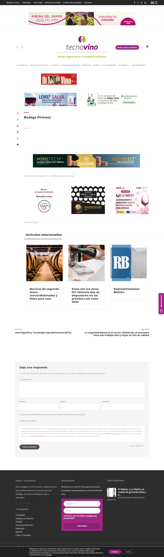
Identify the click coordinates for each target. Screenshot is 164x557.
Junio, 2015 (27, 128)
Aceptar (115, 552)
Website (106, 402)
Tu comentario (26, 380)
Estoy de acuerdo (28, 421)
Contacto (88, 2)
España (26, 112)
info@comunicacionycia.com (114, 434)
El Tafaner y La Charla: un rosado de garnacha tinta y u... (132, 492)
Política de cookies (53, 2)
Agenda (96, 65)
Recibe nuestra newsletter (127, 47)
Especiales (86, 65)
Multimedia (123, 65)
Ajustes (128, 552)
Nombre (22, 402)
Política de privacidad (72, 2)
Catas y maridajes (108, 65)
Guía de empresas (138, 65)
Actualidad (22, 65)
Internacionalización (71, 65)
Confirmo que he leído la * (80, 517)
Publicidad (26, 2)
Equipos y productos (39, 65)
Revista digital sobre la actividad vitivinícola (82, 56)
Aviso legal (37, 2)
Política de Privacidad (37, 436)
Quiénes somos (13, 2)
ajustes (49, 555)
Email (63, 402)
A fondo (54, 65)
